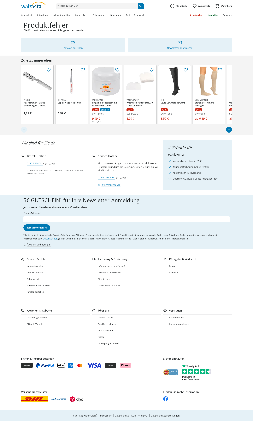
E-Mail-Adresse (31, 213)
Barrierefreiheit (176, 317)
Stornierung (104, 279)
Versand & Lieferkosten (109, 272)
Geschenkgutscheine (37, 317)
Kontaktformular (35, 266)
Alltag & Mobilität (61, 15)
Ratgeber (227, 15)
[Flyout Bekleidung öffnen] (122, 15)
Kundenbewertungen (179, 324)
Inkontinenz (43, 15)
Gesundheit (27, 15)
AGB (133, 415)
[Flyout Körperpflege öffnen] (89, 15)
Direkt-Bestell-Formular (109, 285)
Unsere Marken (105, 317)
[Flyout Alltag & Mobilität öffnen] (71, 15)
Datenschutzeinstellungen (165, 415)
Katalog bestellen (35, 291)
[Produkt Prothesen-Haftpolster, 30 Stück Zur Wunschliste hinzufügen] (151, 70)
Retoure (173, 266)
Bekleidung (115, 15)
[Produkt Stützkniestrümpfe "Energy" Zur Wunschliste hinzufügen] (220, 70)
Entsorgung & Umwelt (108, 343)
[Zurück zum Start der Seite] (249, 416)
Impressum (106, 415)
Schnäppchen (196, 15)
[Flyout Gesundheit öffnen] (34, 15)
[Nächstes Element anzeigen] (229, 130)
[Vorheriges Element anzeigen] (24, 130)
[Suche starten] (141, 5)
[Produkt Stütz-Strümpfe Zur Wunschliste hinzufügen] (185, 70)
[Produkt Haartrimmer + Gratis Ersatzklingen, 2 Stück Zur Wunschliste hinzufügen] (48, 70)
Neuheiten (213, 15)
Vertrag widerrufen (85, 415)
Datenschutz (50, 238)
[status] (96, 5)
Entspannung (99, 15)
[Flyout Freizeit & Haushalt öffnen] (146, 15)
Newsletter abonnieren (38, 285)
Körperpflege (81, 15)
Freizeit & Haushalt (135, 15)
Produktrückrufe (35, 272)
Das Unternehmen (107, 324)
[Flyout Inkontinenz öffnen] (50, 15)
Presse (101, 337)
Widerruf (173, 272)
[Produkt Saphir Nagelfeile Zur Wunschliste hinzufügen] (83, 70)
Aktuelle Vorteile (35, 324)
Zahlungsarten (34, 279)
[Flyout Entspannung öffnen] (107, 15)
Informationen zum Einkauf (111, 266)
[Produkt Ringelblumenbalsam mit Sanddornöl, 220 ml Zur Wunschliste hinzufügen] (117, 70)
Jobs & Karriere (105, 330)
